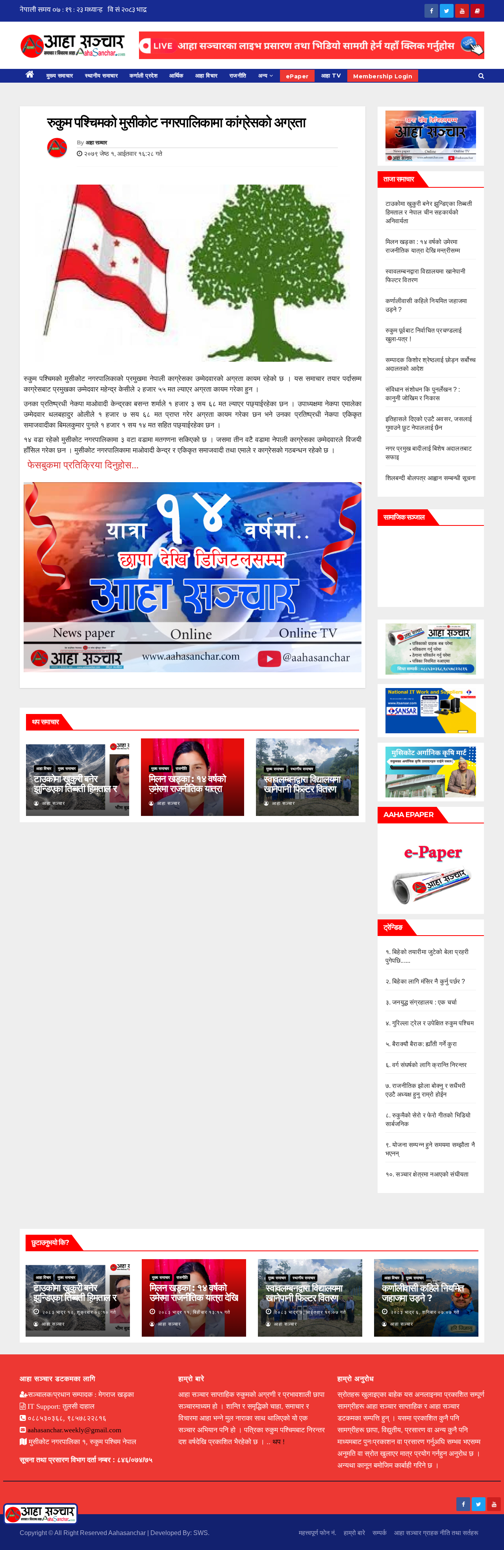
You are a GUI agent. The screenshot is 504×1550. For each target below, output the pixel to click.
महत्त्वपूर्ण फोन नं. (317, 1533)
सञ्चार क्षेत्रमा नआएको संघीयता (432, 1174)
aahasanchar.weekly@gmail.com (74, 1429)
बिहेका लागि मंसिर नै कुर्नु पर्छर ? (428, 981)
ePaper (297, 76)
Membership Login (382, 76)
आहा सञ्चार (96, 142)
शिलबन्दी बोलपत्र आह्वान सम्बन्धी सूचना (430, 478)
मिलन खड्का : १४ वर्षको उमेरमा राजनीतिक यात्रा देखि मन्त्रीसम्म (187, 788)
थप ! (278, 1442)
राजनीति (238, 75)
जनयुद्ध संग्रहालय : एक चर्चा (424, 1002)
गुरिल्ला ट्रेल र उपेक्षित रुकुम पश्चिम (433, 1023)
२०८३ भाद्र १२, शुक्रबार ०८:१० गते (79, 1312)
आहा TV (331, 75)
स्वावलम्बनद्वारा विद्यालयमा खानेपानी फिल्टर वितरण (302, 784)
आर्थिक (176, 75)
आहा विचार (206, 75)
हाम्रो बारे (354, 1533)
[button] (481, 75)
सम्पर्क (379, 1533)
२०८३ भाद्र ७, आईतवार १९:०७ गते (310, 1312)
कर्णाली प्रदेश (144, 75)
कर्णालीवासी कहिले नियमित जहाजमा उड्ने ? (423, 1293)
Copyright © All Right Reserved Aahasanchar (83, 1533)
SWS (200, 1533)
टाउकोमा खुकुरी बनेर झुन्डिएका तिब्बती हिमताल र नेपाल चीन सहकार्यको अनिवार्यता (75, 793)
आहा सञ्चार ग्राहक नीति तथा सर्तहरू (436, 1533)
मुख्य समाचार (59, 75)
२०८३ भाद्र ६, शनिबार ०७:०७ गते (425, 1312)
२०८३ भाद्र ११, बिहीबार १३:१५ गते (194, 1312)
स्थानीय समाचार (101, 75)
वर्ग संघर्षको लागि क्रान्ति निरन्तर (429, 1065)
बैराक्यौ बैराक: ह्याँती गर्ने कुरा (424, 1044)
